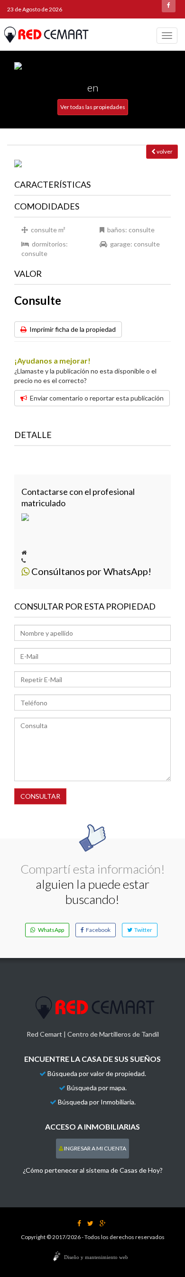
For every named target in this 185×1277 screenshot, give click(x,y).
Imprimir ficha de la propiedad (71, 329)
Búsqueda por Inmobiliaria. (97, 1102)
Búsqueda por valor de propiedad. (96, 1073)
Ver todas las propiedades (92, 106)
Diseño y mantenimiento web (96, 1257)
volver (164, 151)
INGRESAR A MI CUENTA (94, 1148)
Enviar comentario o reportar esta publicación (95, 398)
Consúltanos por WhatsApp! (90, 571)
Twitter (142, 929)
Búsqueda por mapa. (97, 1088)
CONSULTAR (40, 796)
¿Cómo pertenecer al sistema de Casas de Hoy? (93, 1170)
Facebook (97, 929)
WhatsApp (49, 929)
